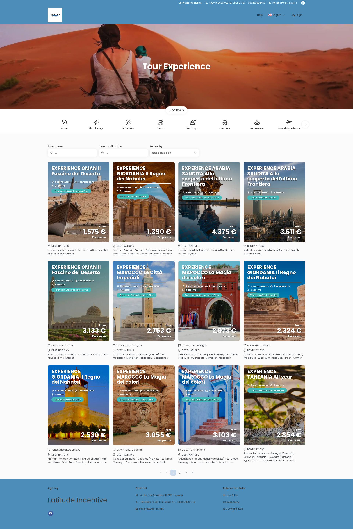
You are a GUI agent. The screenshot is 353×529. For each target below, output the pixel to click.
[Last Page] (193, 473)
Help (260, 15)
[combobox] (123, 153)
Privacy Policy (230, 495)
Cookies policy (231, 502)
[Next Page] (186, 473)
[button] (305, 124)
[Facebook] (303, 3)
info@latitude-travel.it (284, 2)
